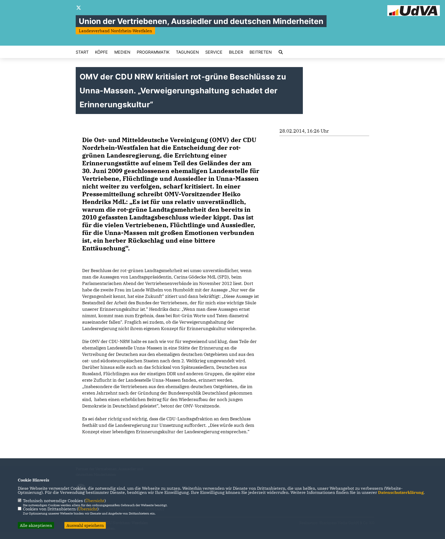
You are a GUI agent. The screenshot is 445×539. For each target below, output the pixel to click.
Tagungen (187, 52)
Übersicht (95, 500)
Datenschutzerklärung (401, 492)
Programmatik (153, 52)
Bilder (236, 52)
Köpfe (101, 52)
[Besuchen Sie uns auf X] (79, 8)
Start (82, 52)
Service (213, 52)
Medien (122, 52)
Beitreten (261, 52)
